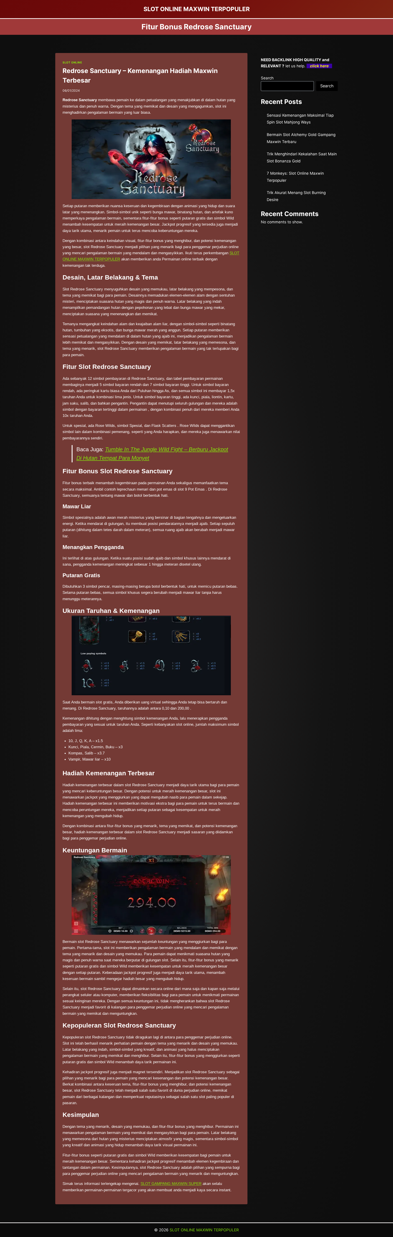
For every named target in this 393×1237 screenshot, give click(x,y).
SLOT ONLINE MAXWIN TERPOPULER (204, 1230)
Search (267, 78)
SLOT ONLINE (72, 62)
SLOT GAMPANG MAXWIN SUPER (171, 1184)
